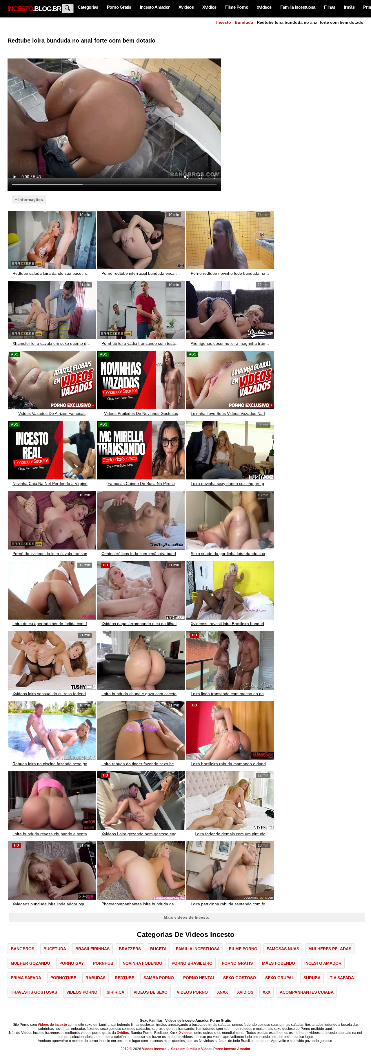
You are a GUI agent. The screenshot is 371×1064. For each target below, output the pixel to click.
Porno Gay (71, 963)
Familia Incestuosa (297, 7)
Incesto (223, 22)
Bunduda (244, 22)
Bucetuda (54, 948)
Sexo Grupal (279, 977)
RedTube (124, 977)
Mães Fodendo (278, 963)
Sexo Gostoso (239, 977)
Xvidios (209, 7)
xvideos (264, 7)
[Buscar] (68, 8)
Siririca (115, 992)
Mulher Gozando (30, 963)
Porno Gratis (119, 7)
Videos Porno (81, 992)
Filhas (329, 7)
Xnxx (222, 992)
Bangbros (22, 948)
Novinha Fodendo (142, 963)
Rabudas (96, 977)
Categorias (88, 7)
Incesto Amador (155, 7)
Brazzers (130, 948)
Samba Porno (158, 977)
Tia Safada (342, 977)
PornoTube (63, 977)
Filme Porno (236, 7)
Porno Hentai (198, 977)
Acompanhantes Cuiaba (307, 992)
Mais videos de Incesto (187, 917)
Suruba (312, 977)
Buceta (158, 948)
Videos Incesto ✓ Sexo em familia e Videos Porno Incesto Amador (196, 1049)
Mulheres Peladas (329, 948)
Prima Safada (26, 977)
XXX (266, 992)
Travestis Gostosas (34, 992)
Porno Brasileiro (192, 963)
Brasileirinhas (92, 948)
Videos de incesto (52, 1025)
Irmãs (349, 7)
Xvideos (186, 7)
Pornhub (103, 963)
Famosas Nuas (283, 948)
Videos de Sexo (151, 992)
